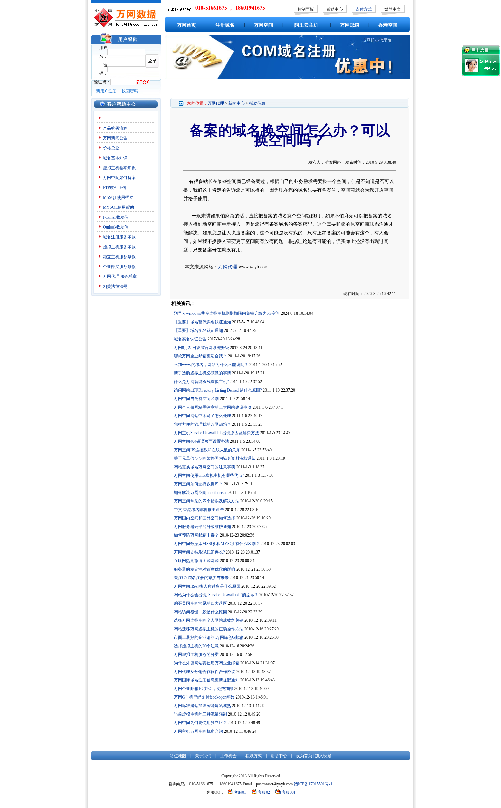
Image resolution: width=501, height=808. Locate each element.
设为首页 (304, 755)
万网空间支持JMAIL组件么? (199, 552)
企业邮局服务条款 (119, 266)
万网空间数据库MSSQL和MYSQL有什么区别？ (217, 543)
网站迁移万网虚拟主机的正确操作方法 (208, 629)
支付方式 (363, 9)
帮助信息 (257, 103)
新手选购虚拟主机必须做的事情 (202, 373)
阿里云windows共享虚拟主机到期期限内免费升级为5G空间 (227, 313)
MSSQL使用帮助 (118, 197)
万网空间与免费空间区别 (196, 398)
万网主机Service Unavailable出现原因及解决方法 (216, 432)
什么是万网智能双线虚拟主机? (201, 381)
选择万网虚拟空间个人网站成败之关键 (208, 620)
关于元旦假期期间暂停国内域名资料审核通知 (215, 458)
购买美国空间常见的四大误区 (200, 603)
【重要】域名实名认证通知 (198, 330)
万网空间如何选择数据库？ (198, 484)
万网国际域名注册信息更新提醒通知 (206, 680)
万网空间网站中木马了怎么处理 (202, 415)
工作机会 (228, 755)
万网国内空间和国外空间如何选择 (204, 518)
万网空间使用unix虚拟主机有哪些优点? (209, 475)
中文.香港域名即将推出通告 (199, 509)
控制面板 (306, 9)
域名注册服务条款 (119, 237)
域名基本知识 (115, 158)
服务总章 (128, 276)
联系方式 (253, 755)
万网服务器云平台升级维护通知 (202, 526)
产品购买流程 (115, 128)
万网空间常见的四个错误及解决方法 (206, 501)
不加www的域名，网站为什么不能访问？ (211, 364)
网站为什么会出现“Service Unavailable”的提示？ (216, 594)
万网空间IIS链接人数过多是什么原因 (207, 586)
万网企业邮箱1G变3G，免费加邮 (203, 688)
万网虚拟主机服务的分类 (196, 654)
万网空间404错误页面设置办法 (201, 441)
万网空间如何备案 (119, 177)
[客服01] (239, 792)
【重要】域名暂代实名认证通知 (202, 322)
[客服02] (263, 792)
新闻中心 (236, 103)
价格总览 (111, 148)
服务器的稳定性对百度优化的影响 (204, 569)
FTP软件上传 (114, 187)
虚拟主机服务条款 (119, 247)
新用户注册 (106, 91)
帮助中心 (335, 9)
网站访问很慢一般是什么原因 (200, 611)
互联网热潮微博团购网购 (196, 560)
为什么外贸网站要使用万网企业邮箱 (206, 663)
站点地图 (178, 755)
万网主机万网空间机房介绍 (198, 731)
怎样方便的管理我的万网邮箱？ (202, 424)
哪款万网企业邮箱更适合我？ (200, 356)
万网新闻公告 (115, 138)
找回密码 (130, 91)
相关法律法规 (115, 286)
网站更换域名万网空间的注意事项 (204, 467)
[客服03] (287, 792)
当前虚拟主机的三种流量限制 (200, 714)
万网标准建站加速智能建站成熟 (202, 705)
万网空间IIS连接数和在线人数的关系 (207, 449)
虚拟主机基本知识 (119, 167)
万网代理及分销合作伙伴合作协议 (204, 671)
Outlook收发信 (115, 227)
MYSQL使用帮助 (118, 207)
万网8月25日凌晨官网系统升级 (201, 347)
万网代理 (111, 276)
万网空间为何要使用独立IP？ (200, 722)
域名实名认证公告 (190, 339)
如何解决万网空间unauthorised (200, 492)
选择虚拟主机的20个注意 (196, 646)
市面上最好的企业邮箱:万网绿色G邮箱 (208, 637)
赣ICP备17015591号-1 (313, 784)
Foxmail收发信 (115, 217)
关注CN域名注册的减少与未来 (201, 577)
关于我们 (203, 755)
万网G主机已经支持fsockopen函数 (204, 697)
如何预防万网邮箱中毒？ (196, 535)
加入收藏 (323, 755)
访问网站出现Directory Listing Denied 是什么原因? (218, 390)
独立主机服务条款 (119, 256)
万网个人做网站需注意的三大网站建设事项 (213, 407)
